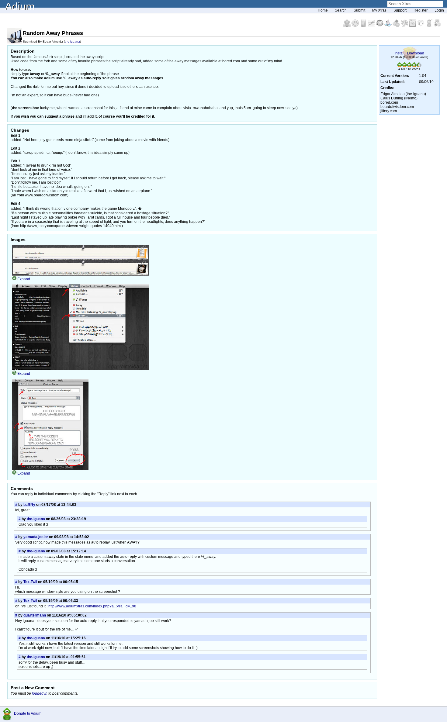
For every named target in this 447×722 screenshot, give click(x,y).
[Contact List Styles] (364, 25)
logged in (39, 693)
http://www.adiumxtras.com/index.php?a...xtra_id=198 (92, 606)
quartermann (34, 615)
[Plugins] (421, 25)
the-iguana (72, 41)
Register (421, 10)
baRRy (29, 505)
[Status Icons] (397, 25)
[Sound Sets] (380, 25)
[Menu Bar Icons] (413, 25)
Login (439, 10)
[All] (437, 25)
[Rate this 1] (399, 66)
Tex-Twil (30, 582)
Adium (20, 6)
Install (399, 53)
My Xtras (379, 10)
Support (400, 10)
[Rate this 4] (414, 66)
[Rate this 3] (409, 66)
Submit (359, 10)
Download (415, 53)
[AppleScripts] (388, 25)
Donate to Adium (27, 713)
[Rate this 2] (404, 66)
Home (323, 10)
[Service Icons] (405, 25)
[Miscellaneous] (429, 25)
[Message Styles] (372, 25)
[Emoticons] (356, 25)
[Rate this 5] (419, 66)
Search (341, 10)
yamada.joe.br (35, 537)
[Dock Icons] (347, 25)
